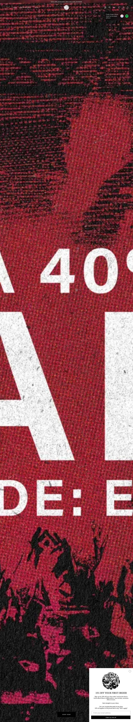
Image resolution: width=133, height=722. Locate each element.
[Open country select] (114, 7)
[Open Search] (110, 7)
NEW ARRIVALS (26, 7)
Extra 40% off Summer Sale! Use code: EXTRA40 (66, 1)
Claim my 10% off (111, 717)
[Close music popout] (131, 16)
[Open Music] (105, 7)
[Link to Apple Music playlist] (122, 16)
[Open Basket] (128, 7)
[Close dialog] (129, 671)
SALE (7, 7)
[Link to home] (66, 7)
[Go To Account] (123, 7)
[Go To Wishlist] (119, 7)
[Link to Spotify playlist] (126, 16)
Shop (15, 7)
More (36, 7)
